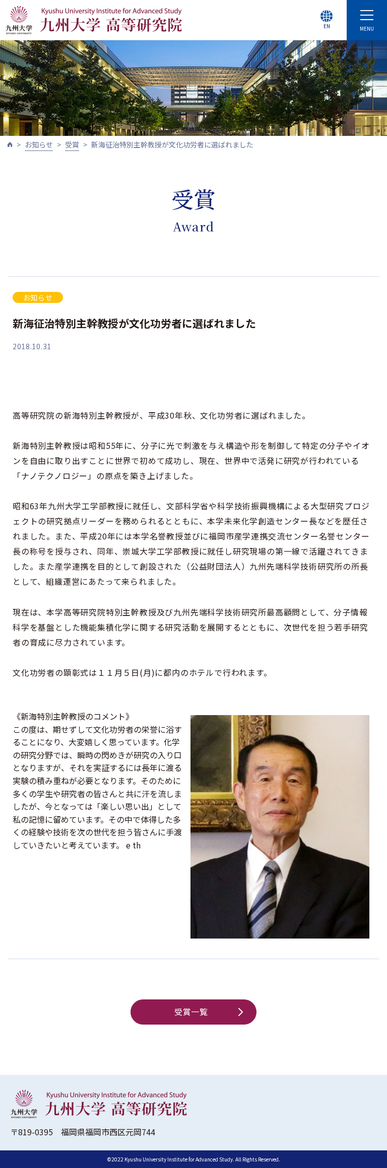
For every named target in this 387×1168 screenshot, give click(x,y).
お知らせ (39, 144)
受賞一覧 (191, 1011)
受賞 (72, 144)
